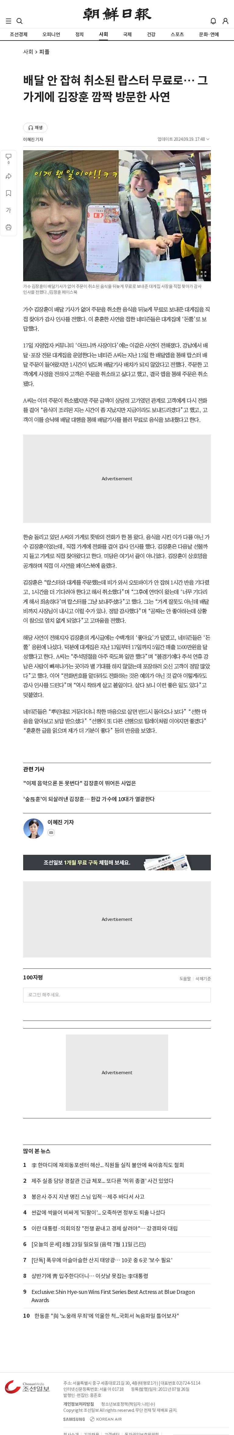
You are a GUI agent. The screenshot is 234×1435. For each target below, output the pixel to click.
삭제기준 (203, 979)
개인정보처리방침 (78, 1404)
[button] (8, 21)
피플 (44, 51)
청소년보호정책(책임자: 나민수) (128, 1404)
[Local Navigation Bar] (8, 21)
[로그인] (225, 21)
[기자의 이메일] (51, 834)
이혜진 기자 (33, 139)
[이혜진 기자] (33, 828)
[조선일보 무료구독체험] (117, 862)
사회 (28, 51)
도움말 (185, 979)
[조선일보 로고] (117, 14)
